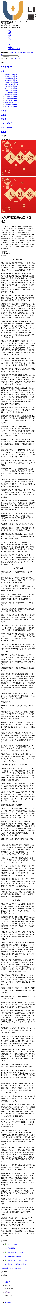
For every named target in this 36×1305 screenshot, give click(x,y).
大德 (14, 1268)
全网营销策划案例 (11, 79)
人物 (10, 41)
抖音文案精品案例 (11, 90)
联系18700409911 (14, 49)
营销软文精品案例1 (11, 81)
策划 (10, 37)
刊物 (10, 45)
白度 (19, 58)
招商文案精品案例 (11, 88)
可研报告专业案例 (11, 98)
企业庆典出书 (24, 52)
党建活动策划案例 (11, 92)
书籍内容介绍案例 (11, 104)
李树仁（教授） (7, 123)
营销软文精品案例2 (11, 83)
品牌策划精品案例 (11, 94)
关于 (10, 39)
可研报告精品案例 (11, 87)
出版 (10, 47)
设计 (10, 43)
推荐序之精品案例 (11, 106)
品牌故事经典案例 (11, 75)
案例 (10, 35)
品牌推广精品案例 (11, 96)
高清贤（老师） (7, 128)
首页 (10, 31)
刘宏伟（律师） (7, 67)
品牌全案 (4, 1268)
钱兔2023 (19, 1268)
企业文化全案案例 (11, 100)
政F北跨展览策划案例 (12, 102)
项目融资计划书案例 (11, 85)
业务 (10, 33)
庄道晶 (3, 115)
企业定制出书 (15, 52)
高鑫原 (3, 111)
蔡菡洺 (3, 119)
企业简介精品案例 (11, 77)
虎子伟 (3, 132)
